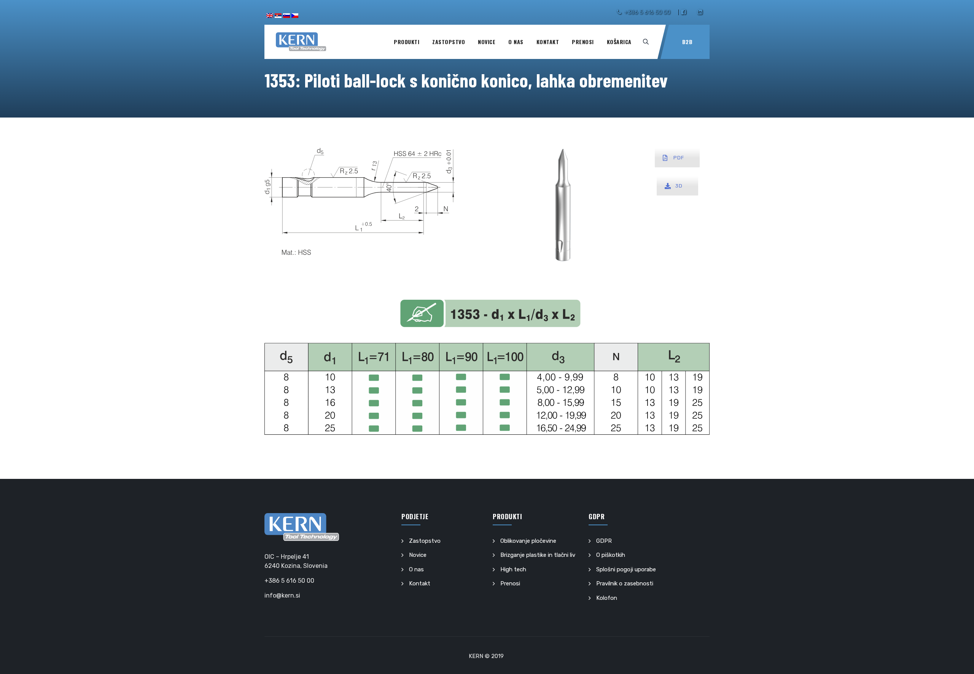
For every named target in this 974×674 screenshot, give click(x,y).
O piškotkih (610, 555)
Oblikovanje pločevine (528, 540)
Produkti (406, 42)
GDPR (604, 540)
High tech (513, 569)
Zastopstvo (448, 42)
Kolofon (606, 598)
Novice (486, 42)
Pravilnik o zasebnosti (624, 583)
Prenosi (583, 42)
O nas (516, 42)
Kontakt (547, 42)
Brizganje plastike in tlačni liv (537, 555)
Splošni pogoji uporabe (626, 569)
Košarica (619, 42)
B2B (687, 42)
